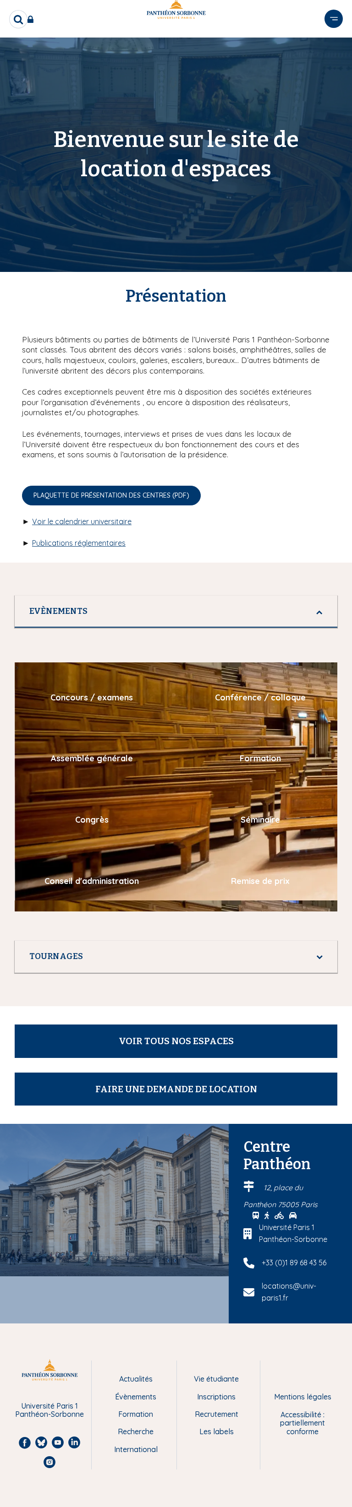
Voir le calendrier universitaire (82, 521)
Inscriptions (216, 1397)
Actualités (136, 1379)
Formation (135, 1414)
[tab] (176, 612)
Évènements (135, 1397)
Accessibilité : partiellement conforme (302, 1423)
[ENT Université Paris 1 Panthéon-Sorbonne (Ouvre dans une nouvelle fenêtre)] (32, 19)
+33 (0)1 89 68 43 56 (294, 1262)
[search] (18, 19)
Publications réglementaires (79, 543)
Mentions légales (302, 1397)
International (136, 1449)
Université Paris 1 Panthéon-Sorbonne (49, 1410)
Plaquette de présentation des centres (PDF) (111, 495)
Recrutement (216, 1414)
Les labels (216, 1431)
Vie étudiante (216, 1379)
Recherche (136, 1431)
